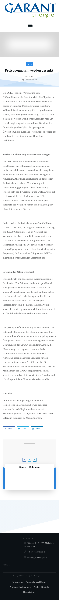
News (29, 64)
